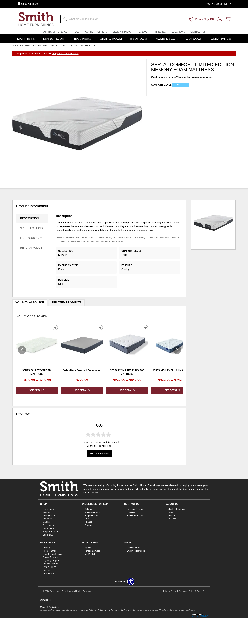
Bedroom (138, 38)
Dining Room (111, 38)
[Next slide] (177, 350)
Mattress (26, 38)
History (171, 515)
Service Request (50, 557)
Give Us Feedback (135, 515)
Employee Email (134, 547)
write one (106, 445)
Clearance (221, 38)
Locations (178, 32)
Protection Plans (92, 512)
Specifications (31, 228)
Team (76, 32)
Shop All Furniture (51, 531)
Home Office (48, 528)
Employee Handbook (136, 551)
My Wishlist (90, 554)
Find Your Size (31, 237)
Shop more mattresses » (65, 53)
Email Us (131, 512)
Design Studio (122, 32)
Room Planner (49, 551)
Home (15, 45)
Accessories (48, 525)
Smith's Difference (54, 32)
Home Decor (166, 38)
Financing (159, 32)
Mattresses (25, 45)
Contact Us (198, 32)
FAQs (87, 519)
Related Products (66, 302)
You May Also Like (29, 302)
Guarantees (90, 525)
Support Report (92, 515)
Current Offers (96, 32)
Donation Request (51, 564)
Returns (88, 509)
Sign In (88, 547)
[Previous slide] (22, 350)
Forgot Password (92, 551)
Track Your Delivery (217, 4)
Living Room (54, 38)
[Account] (220, 19)
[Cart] (228, 19)
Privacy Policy (49, 567)
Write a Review (99, 453)
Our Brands (48, 535)
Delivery (46, 547)
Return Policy (31, 247)
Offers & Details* (196, 591)
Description (29, 218)
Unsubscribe (48, 573)
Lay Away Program (51, 560)
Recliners (82, 38)
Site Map (182, 591)
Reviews (142, 32)
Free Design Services (52, 554)
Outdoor (194, 38)
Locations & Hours (135, 509)
